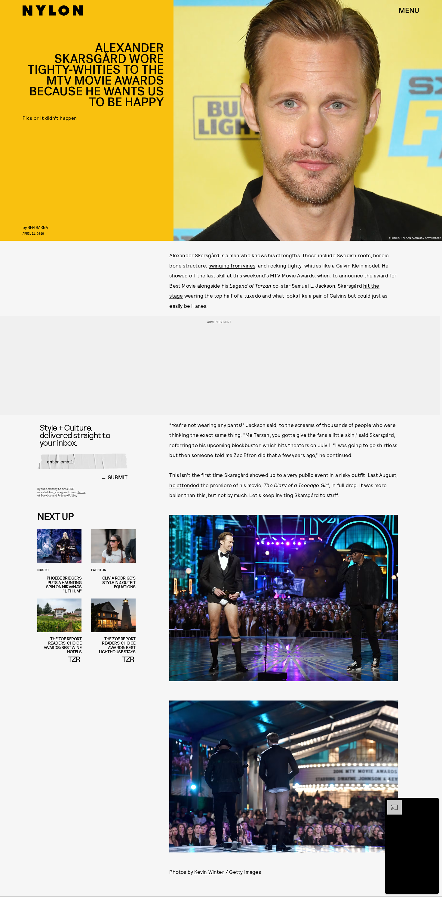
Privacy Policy (67, 495)
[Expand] (391, 803)
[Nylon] (53, 10)
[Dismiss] (432, 803)
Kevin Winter (209, 872)
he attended (184, 485)
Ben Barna (38, 227)
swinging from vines (232, 265)
